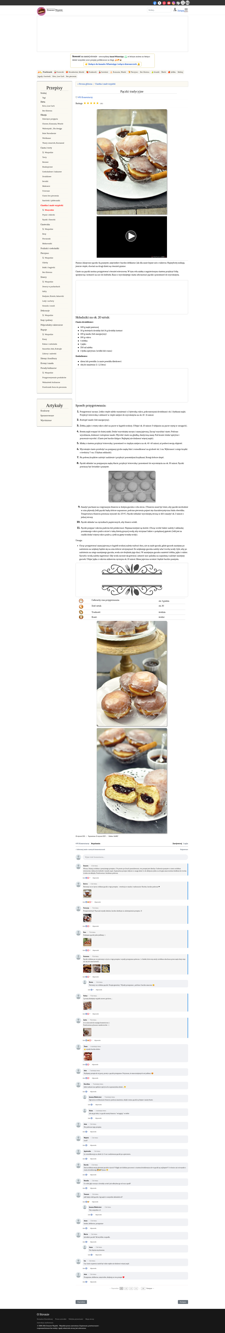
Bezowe (45, 162)
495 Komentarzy (85, 97)
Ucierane (46, 191)
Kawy (44, 339)
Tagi (44, 98)
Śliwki (163, 72)
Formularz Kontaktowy (45, 1319)
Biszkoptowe (47, 167)
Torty (44, 157)
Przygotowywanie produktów (54, 377)
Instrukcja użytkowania (45, 1323)
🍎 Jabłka (172, 72)
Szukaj (44, 93)
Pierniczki (46, 239)
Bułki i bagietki (48, 267)
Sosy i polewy (46, 320)
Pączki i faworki (48, 220)
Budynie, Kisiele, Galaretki (53, 296)
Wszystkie (49, 152)
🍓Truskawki (91, 72)
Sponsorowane (47, 415)
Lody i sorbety (48, 301)
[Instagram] (173, 3)
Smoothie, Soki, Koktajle (52, 349)
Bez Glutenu (144, 72)
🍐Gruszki (155, 72)
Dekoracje (45, 310)
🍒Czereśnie (103, 72)
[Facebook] (155, 3)
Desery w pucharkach (51, 286)
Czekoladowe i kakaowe (52, 172)
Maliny (180, 72)
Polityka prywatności (76, 1319)
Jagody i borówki (44, 76)
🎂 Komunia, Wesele (118, 72)
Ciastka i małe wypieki (52, 205)
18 (143, 1288)
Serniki (45, 181)
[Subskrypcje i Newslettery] (177, 5)
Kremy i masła (47, 363)
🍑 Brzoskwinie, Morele (75, 72)
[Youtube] (169, 3)
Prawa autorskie (60, 1319)
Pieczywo (45, 253)
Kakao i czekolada (49, 344)
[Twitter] (159, 3)
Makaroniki (47, 243)
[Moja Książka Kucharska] (187, 4)
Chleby (45, 263)
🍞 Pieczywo (133, 72)
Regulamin (95, 844)
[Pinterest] (164, 3)
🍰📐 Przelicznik (45, 72)
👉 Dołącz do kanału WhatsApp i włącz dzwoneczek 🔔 (112, 64)
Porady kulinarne (48, 368)
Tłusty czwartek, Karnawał (53, 143)
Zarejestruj (177, 844)
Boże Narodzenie (49, 133)
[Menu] (186, 10)
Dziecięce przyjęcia (50, 119)
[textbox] (135, 858)
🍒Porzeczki (59, 72)
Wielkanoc (46, 138)
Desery (44, 277)
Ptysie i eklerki (48, 215)
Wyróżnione (46, 420)
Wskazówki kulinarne (51, 382)
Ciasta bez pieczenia (50, 196)
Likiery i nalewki (49, 354)
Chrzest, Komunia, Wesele (52, 124)
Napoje (44, 329)
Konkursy (45, 410)
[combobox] (159, 10)
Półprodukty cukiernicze (52, 325)
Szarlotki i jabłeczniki (51, 200)
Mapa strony (89, 1319)
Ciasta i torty (46, 148)
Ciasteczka (45, 224)
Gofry (44, 291)
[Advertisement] (112, 34)
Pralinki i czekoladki (50, 248)
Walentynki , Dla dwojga (52, 128)
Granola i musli (48, 306)
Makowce (46, 186)
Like (84, 878)
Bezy (44, 234)
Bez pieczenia (71, 76)
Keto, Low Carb (58, 76)
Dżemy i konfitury (49, 358)
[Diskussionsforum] (183, 4)
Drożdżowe (46, 176)
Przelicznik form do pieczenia (54, 387)
